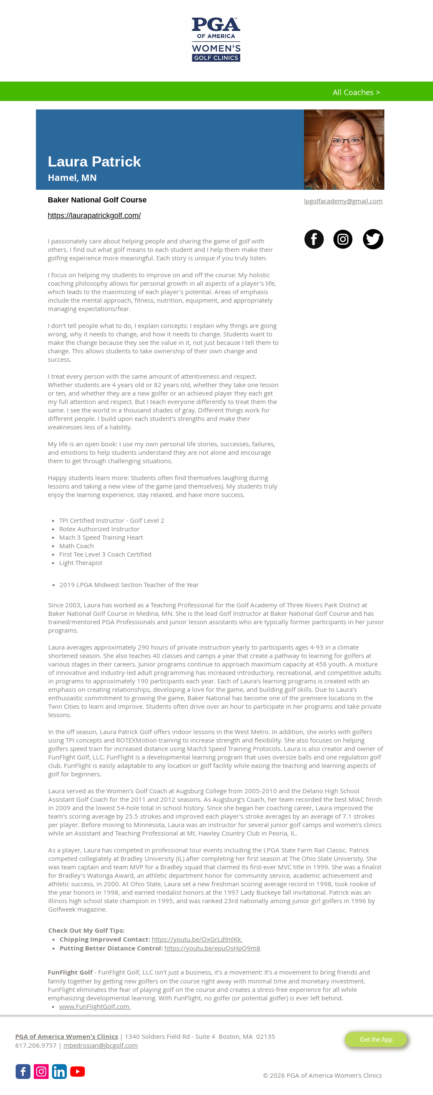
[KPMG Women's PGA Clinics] (77, 1071)
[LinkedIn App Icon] (59, 1071)
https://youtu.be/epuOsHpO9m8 (212, 948)
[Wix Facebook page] (23, 1071)
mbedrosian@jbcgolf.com (100, 1045)
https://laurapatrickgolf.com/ (94, 215)
